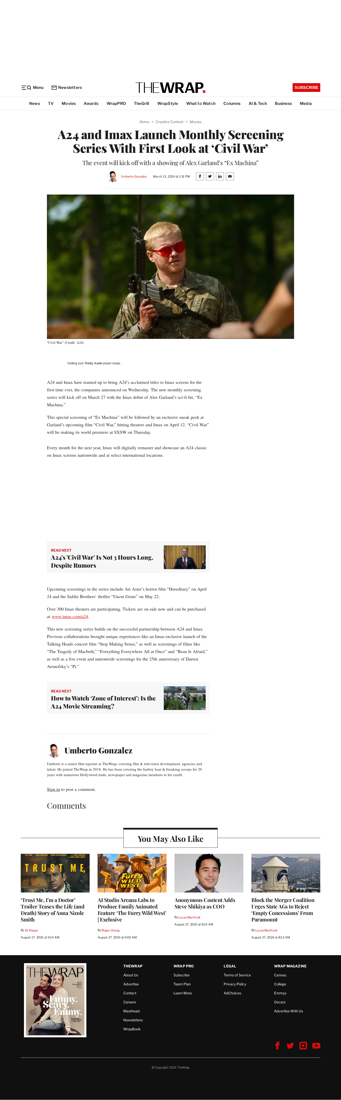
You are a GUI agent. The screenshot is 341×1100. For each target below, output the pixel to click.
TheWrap (133, 966)
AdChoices (232, 993)
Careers (129, 1002)
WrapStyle (167, 103)
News (34, 103)
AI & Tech (258, 103)
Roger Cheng (111, 930)
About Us (130, 975)
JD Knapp (31, 930)
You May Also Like (170, 838)
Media (306, 103)
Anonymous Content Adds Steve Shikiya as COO (204, 902)
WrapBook (132, 1029)
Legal (230, 966)
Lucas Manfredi (189, 917)
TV (51, 103)
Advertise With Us (288, 1011)
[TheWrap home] (170, 87)
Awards (91, 103)
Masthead (131, 1011)
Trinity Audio (93, 363)
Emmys (280, 993)
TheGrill (141, 103)
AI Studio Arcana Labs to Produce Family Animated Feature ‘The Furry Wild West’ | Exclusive (132, 909)
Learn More (182, 993)
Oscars (280, 1002)
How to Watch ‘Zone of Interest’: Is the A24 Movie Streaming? (103, 702)
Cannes (280, 975)
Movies (69, 103)
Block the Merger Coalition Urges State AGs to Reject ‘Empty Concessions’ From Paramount (282, 909)
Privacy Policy (235, 984)
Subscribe (306, 87)
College (280, 984)
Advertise (131, 984)
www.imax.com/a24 (70, 616)
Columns (231, 103)
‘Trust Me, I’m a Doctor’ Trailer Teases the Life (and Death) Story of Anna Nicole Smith (52, 909)
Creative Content (169, 122)
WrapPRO (116, 103)
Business (283, 103)
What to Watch (201, 103)
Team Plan (182, 984)
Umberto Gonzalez (134, 176)
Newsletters (70, 87)
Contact (129, 993)
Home (144, 122)
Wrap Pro (183, 966)
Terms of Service (237, 975)
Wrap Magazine (290, 966)
